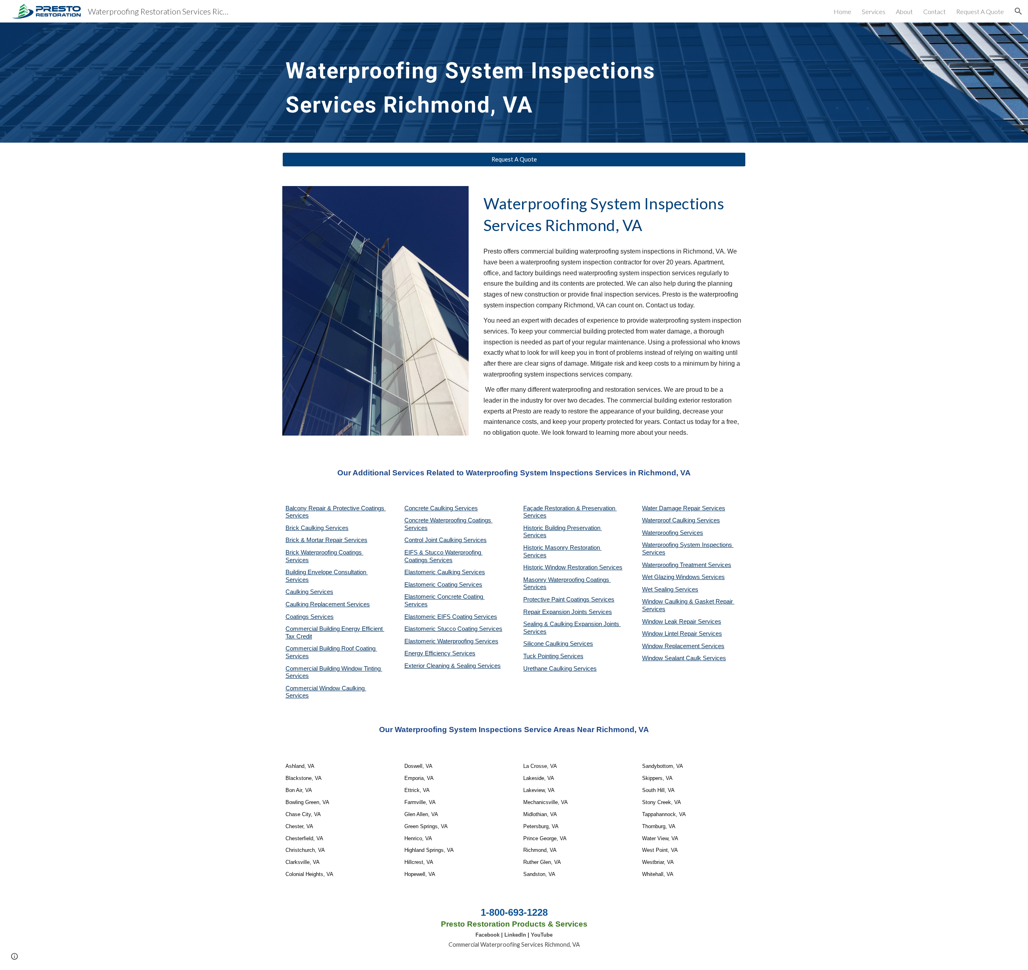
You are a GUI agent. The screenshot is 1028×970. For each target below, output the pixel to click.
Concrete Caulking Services (441, 508)
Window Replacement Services (683, 646)
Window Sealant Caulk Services (684, 658)
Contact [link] (934, 11)
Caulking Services (309, 592)
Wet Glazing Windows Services (683, 577)
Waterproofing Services (672, 533)
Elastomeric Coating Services (443, 584)
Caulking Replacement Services (328, 604)
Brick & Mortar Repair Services (326, 540)
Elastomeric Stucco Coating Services (453, 629)
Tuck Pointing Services (553, 656)
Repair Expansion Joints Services (567, 612)
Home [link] (842, 11)
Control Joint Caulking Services (445, 540)
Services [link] (873, 11)
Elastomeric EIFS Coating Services (450, 617)
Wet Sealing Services (670, 589)
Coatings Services (310, 617)
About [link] (904, 11)
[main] (514, 82)
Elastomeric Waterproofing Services (451, 641)
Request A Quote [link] (980, 11)
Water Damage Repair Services (683, 508)
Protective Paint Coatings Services (568, 599)
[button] (1018, 11)
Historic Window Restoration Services (572, 567)
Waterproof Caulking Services (681, 520)
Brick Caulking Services (317, 528)
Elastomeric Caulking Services (444, 572)
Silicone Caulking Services (558, 644)
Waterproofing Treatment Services (686, 565)
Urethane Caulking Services (560, 668)
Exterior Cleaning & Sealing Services (452, 666)
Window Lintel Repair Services (682, 633)
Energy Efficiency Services (439, 653)
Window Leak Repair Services (681, 621)
